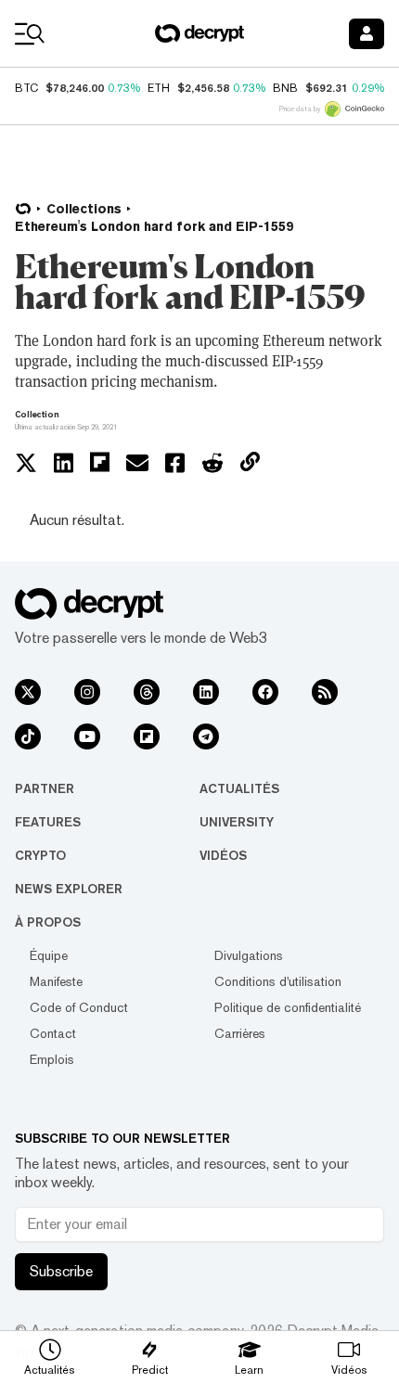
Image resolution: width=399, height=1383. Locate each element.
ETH (159, 88)
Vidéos (223, 855)
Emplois (52, 1059)
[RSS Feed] (325, 692)
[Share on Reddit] (212, 463)
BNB (285, 88)
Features (48, 821)
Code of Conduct (79, 1007)
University (237, 821)
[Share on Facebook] (175, 463)
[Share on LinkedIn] (63, 463)
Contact (53, 1033)
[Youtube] (87, 736)
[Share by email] (137, 463)
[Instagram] (87, 692)
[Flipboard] (147, 736)
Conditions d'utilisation (277, 981)
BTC (26, 88)
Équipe (49, 955)
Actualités (239, 788)
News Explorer (68, 888)
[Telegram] (206, 736)
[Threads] (147, 692)
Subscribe (61, 1271)
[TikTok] (28, 736)
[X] (28, 692)
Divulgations (248, 955)
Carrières (239, 1033)
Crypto (40, 855)
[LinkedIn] (206, 692)
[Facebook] (265, 692)
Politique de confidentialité (287, 1007)
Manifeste (56, 981)
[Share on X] (26, 463)
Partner (44, 788)
